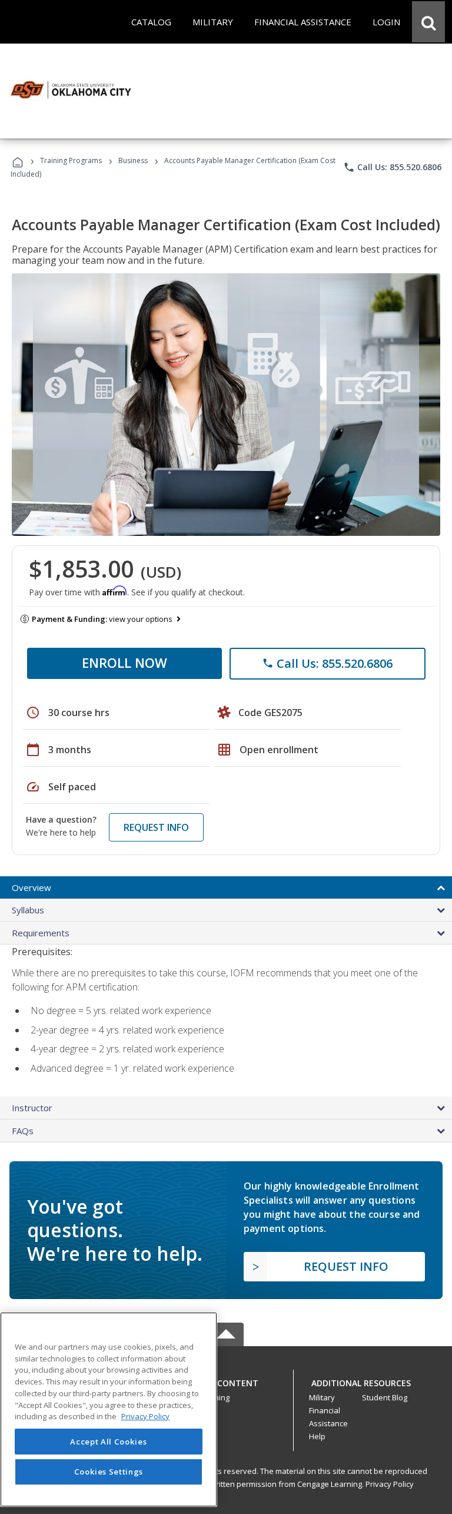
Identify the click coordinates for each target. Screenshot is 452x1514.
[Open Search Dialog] (428, 21)
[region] (108, 1409)
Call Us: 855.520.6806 (392, 167)
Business (133, 160)
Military (322, 1397)
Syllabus (28, 910)
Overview (31, 887)
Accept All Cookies (108, 1441)
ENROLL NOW (124, 662)
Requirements (40, 933)
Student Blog (384, 1397)
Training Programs (71, 160)
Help (317, 1436)
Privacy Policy (389, 1484)
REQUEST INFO (156, 827)
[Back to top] (226, 1380)
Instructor (32, 1108)
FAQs (23, 1131)
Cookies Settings (109, 1471)
